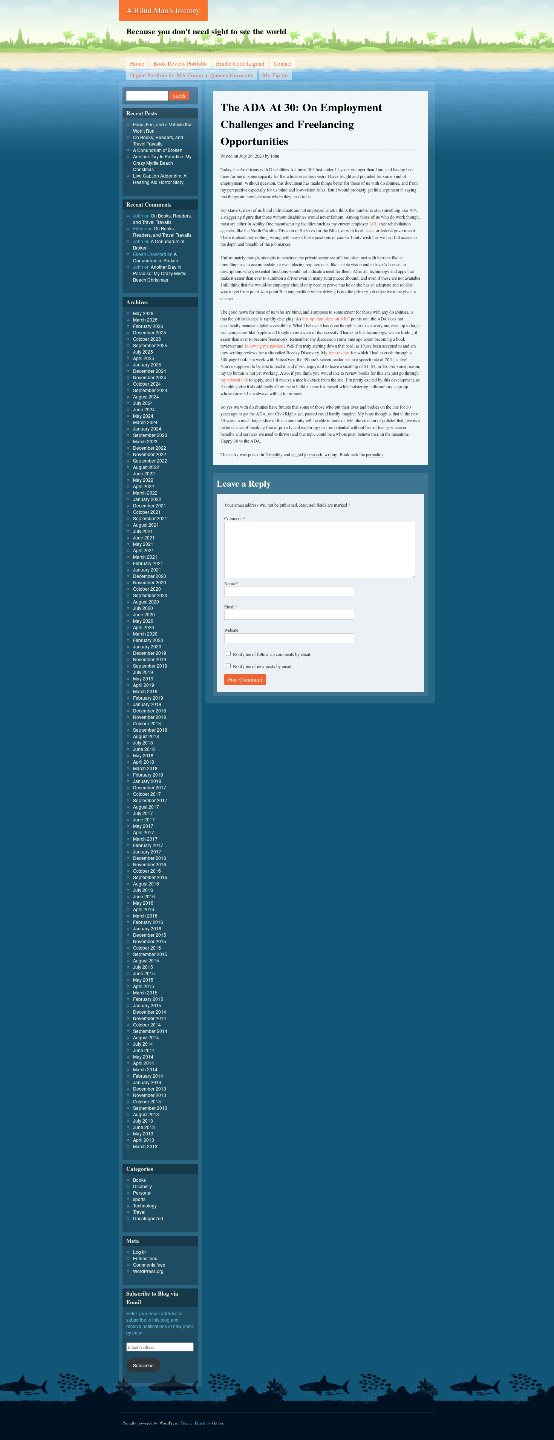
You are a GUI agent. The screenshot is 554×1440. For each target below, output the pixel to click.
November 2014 (149, 1018)
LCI (372, 224)
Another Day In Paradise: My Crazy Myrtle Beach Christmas (162, 162)
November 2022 (149, 454)
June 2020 (144, 614)
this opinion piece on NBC (326, 319)
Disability (274, 454)
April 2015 (143, 986)
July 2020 (143, 608)
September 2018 (150, 729)
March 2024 (145, 422)
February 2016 (148, 922)
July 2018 (143, 742)
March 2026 (145, 319)
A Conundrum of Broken (157, 150)
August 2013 (146, 1114)
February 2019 (148, 697)
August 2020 (146, 601)
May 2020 (143, 620)
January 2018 (147, 781)
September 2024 (150, 390)
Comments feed (149, 1264)
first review (339, 352)
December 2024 (149, 371)
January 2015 (147, 1005)
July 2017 (143, 813)
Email (231, 607)
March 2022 (145, 492)
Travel (139, 1212)
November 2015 (149, 941)
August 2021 (146, 524)
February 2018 (148, 774)
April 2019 (143, 685)
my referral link (234, 380)
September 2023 (150, 435)
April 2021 (143, 550)
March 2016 (145, 915)
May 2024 (143, 415)
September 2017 (150, 800)
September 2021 (150, 518)
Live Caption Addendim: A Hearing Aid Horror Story (160, 178)
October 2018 (147, 723)
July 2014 (143, 1043)
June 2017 (144, 819)
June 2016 (144, 896)
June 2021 (144, 537)
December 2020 (149, 576)
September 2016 (150, 877)
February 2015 (148, 999)
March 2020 (145, 633)
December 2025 (149, 332)
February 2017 (148, 845)
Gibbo (217, 1423)
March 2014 (145, 1069)
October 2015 (147, 947)
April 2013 (143, 1140)
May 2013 (143, 1133)
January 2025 (147, 364)
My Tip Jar (275, 75)
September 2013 (150, 1108)
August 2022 (146, 467)
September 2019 (150, 665)
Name (231, 583)
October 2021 (147, 512)
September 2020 (150, 595)
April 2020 (143, 627)
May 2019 (143, 678)
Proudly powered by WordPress (150, 1423)
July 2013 (143, 1120)
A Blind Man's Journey (163, 10)
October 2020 (147, 588)
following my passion (264, 346)
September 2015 (150, 954)
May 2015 (143, 979)
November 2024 (149, 377)
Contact (283, 63)
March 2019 (145, 691)
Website (231, 630)
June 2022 (144, 473)
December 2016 (149, 858)
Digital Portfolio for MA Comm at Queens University (192, 75)
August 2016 (146, 883)
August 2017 (146, 806)
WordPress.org (148, 1271)
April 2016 (143, 909)
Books (139, 1180)
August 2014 (146, 1037)
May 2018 (143, 755)
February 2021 (148, 563)
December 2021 (149, 505)
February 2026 (148, 326)
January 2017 (147, 851)
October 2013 (147, 1101)
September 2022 (150, 460)
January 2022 (147, 499)
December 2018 (149, 710)
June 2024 (144, 409)
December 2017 (149, 787)
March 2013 (145, 1146)
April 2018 (143, 761)
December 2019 (149, 653)
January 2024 (147, 428)
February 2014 (148, 1075)
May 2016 (143, 902)
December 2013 (149, 1088)
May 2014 (143, 1056)
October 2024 (147, 383)
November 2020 (149, 582)
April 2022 (143, 486)
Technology (145, 1205)
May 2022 (143, 479)
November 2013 (149, 1095)
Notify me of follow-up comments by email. (272, 654)
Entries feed (145, 1258)
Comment (234, 518)
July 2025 (143, 351)
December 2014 (149, 1011)
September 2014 (150, 1031)
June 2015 (144, 973)
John (275, 156)
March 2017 (145, 838)
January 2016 (147, 928)
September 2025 (150, 345)
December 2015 (149, 934)
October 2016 (147, 870)
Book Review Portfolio (180, 63)
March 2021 (145, 556)
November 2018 (149, 717)
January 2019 (147, 704)
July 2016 (143, 890)
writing (330, 454)
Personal (142, 1192)
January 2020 (147, 646)
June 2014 (144, 1050)
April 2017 (143, 832)
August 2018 (146, 736)
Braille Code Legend (240, 63)
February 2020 (148, 640)
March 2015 (145, 992)
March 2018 (145, 768)
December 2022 (149, 447)
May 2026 (143, 313)
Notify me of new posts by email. (262, 666)
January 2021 (147, 569)
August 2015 (146, 960)
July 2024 (143, 403)
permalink (375, 454)
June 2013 (144, 1127)
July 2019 (143, 672)
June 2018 (144, 749)
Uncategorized (148, 1218)
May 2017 (143, 826)
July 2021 (143, 531)
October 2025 (147, 338)
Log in (139, 1252)
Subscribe (143, 1365)
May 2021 (143, 544)
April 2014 (143, 1063)
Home (137, 63)
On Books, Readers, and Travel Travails (158, 140)
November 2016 (149, 864)
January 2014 (147, 1082)
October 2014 (147, 1024)
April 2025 (143, 358)
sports (139, 1199)
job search (313, 454)
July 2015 (143, 967)
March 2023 (145, 441)
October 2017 (147, 793)
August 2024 (146, 396)
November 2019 (149, 659)
